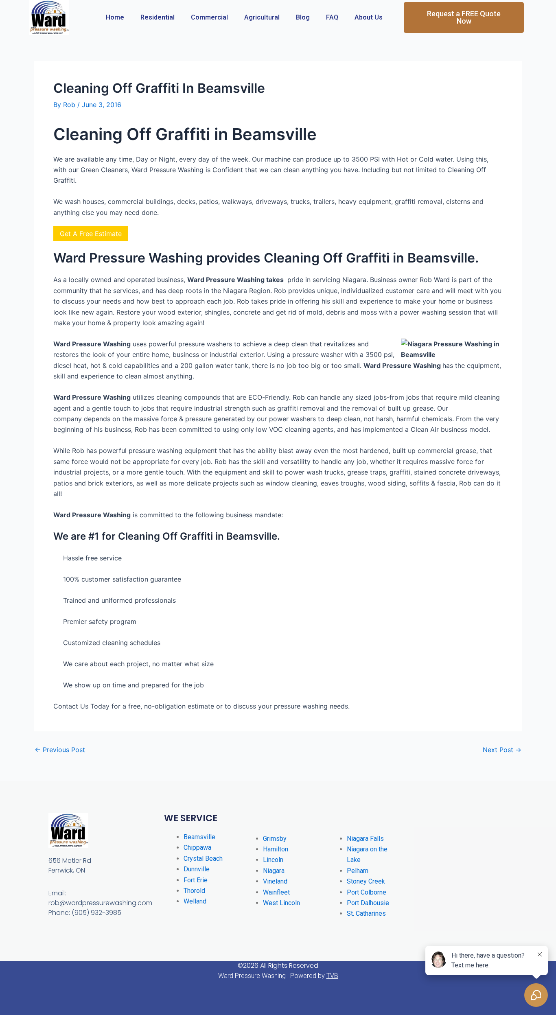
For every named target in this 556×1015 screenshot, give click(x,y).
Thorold (194, 891)
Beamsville (199, 837)
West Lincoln (281, 903)
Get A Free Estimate (91, 234)
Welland (195, 901)
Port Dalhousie (368, 903)
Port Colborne (366, 892)
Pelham (357, 871)
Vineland (275, 881)
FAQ (332, 17)
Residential (157, 17)
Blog (303, 17)
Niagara (274, 871)
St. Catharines (366, 913)
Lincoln (273, 860)
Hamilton (275, 849)
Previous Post (60, 749)
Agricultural (262, 17)
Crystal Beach (203, 858)
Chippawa (197, 847)
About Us (369, 17)
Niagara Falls (365, 838)
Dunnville (197, 869)
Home (115, 17)
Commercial (209, 17)
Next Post (502, 749)
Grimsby (275, 838)
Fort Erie (196, 880)
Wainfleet (276, 892)
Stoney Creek (366, 881)
